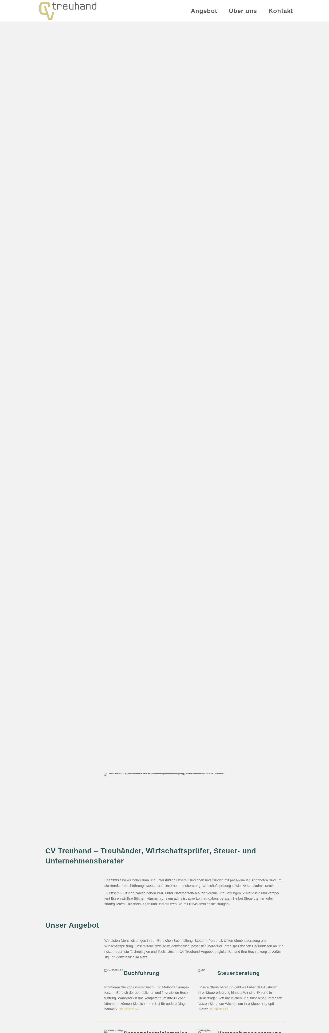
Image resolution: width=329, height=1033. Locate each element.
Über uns (243, 10)
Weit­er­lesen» (129, 1009)
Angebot (204, 10)
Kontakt (281, 10)
